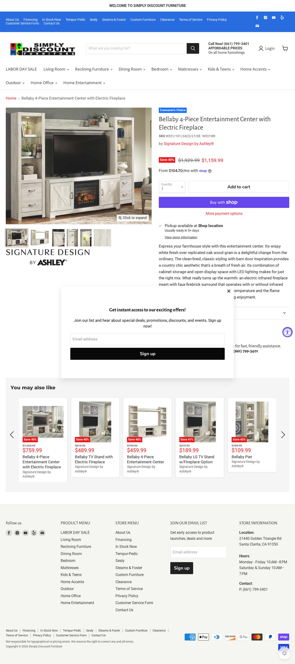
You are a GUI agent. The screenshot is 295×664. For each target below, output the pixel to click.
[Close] (229, 291)
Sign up (147, 354)
